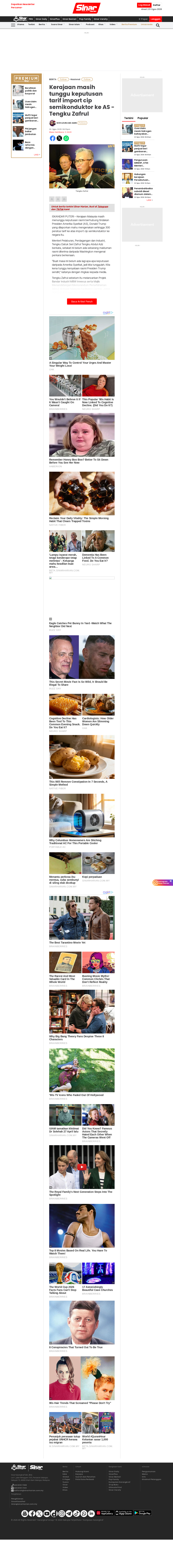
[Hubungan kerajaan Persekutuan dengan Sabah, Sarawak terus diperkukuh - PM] (127, 178)
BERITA (52, 79)
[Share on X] (59, 138)
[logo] (19, 1468)
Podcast (90, 24)
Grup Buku (113, 1484)
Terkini (31, 24)
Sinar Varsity (101, 19)
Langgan (155, 19)
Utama (20, 24)
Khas (101, 24)
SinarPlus (55, 19)
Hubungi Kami (82, 1471)
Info (144, 1477)
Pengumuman (146, 1471)
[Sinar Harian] (86, 8)
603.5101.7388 (20, 1485)
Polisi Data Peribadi (84, 1479)
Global (66, 1477)
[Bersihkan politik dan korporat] (18, 90)
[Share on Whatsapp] (66, 138)
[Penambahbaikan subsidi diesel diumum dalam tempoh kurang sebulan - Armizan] (127, 192)
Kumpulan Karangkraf (119, 1482)
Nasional (75, 79)
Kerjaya (79, 1474)
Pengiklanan (17, 1498)
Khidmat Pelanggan (146, 1479)
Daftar (156, 5)
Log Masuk (144, 5)
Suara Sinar (57, 24)
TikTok (60, 209)
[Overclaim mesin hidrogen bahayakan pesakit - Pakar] (18, 104)
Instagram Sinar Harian (163, 882)
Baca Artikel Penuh (82, 301)
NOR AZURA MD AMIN (67, 123)
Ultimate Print (115, 1487)
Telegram (102, 206)
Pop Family (85, 19)
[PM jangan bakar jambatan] (18, 131)
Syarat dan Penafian (85, 1477)
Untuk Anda (146, 24)
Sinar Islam (74, 24)
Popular (143, 118)
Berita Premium (129, 24)
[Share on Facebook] (52, 138)
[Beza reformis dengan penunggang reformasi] (18, 145)
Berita (42, 24)
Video (112, 24)
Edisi (65, 1474)
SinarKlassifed (18, 1501)
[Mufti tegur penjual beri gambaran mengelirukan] (18, 117)
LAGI (36, 154)
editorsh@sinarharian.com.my (28, 1490)
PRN (31, 19)
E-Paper (143, 19)
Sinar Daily (41, 19)
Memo (145, 1474)
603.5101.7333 (20, 1488)
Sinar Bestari (69, 19)
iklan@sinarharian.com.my (24, 1504)
